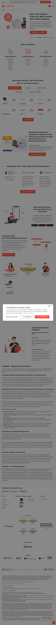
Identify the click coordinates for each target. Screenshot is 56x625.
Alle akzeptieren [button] (42, 316)
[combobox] (49, 306)
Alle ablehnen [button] (27, 316)
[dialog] (28, 312)
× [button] (50, 305)
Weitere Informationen (29, 313)
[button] (12, 317)
